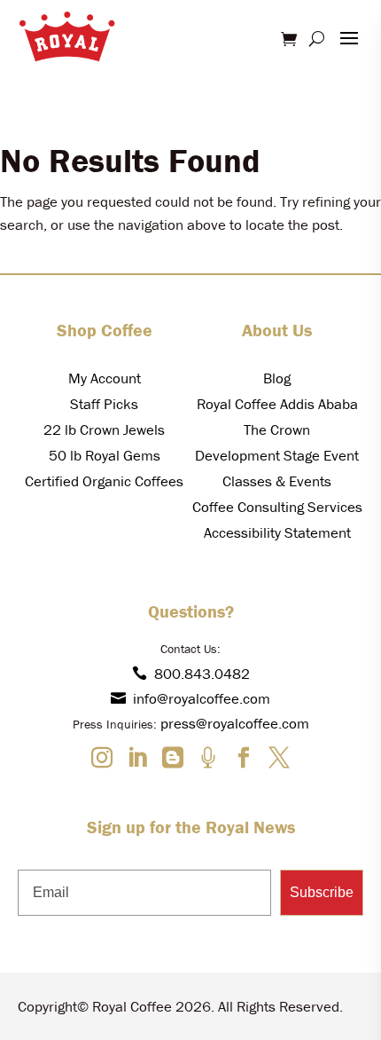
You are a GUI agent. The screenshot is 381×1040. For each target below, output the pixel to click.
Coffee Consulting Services (277, 506)
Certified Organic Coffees (104, 481)
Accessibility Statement (277, 532)
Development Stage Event (277, 455)
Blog (277, 378)
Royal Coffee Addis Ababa (277, 404)
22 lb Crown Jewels (104, 429)
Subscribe (322, 892)
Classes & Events (276, 481)
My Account (104, 378)
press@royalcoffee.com (234, 723)
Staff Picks (104, 404)
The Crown (277, 429)
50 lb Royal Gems (104, 455)
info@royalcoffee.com (201, 698)
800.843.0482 (202, 673)
